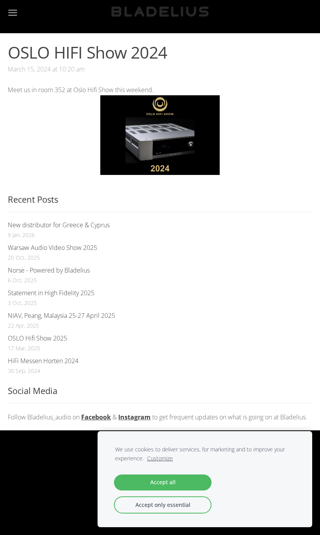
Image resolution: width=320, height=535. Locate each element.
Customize (160, 458)
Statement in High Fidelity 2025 (51, 293)
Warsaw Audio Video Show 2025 (52, 247)
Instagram (134, 417)
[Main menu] (12, 12)
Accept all (163, 482)
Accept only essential (162, 504)
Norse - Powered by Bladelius (49, 270)
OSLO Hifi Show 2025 (37, 338)
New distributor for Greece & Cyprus (59, 225)
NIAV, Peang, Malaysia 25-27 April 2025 (61, 315)
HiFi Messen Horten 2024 (43, 361)
